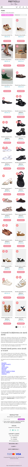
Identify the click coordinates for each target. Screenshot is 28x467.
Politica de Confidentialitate (15, 422)
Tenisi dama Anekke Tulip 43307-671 (7, 35)
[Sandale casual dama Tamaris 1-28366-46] (7, 179)
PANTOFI (4, 369)
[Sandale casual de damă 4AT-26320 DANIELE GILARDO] (21, 102)
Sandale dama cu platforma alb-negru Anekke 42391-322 (21, 266)
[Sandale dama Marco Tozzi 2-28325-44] (7, 308)
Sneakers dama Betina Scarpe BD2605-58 (7, 59)
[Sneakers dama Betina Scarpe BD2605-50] (21, 51)
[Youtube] (13, 430)
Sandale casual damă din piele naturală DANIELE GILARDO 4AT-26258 (7, 162)
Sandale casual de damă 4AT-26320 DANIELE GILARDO (21, 111)
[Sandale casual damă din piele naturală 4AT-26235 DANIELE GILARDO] (21, 179)
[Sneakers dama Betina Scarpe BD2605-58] (7, 51)
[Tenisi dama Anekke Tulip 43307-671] (7, 26)
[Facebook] (10, 430)
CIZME (3, 365)
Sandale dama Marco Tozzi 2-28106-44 (21, 291)
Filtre (8, 15)
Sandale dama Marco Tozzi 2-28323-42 (21, 317)
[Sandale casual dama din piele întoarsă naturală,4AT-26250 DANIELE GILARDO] (7, 205)
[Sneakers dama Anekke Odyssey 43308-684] (21, 26)
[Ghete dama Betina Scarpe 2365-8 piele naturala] (7, 76)
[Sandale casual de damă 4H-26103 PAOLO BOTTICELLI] (21, 128)
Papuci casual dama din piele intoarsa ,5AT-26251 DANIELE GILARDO (21, 214)
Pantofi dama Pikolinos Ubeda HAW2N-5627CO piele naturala (7, 111)
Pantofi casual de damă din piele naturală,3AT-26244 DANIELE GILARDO (7, 240)
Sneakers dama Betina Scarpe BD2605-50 (21, 59)
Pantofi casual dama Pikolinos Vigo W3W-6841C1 (7, 291)
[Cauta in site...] (26, 7)
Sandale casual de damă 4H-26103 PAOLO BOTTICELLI (21, 136)
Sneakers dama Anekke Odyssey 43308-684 (21, 35)
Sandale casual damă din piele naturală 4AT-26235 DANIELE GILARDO (21, 188)
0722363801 (14, 439)
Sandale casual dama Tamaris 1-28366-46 (7, 188)
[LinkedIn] (15, 430)
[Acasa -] (14, 3)
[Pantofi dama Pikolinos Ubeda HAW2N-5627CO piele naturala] (7, 102)
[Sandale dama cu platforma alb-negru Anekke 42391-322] (21, 257)
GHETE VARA (5, 367)
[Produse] (2, 7)
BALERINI (4, 363)
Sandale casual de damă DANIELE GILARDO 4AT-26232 (7, 136)
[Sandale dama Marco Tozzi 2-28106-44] (21, 283)
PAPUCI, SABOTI (6, 372)
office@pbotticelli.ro (15, 441)
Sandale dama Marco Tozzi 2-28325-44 (7, 317)
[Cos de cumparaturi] (23, 7)
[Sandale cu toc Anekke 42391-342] (7, 257)
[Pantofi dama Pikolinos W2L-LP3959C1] (21, 76)
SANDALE (4, 373)
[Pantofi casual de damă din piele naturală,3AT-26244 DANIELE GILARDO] (7, 231)
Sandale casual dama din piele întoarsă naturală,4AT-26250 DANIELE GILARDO (7, 214)
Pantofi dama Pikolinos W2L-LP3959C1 (21, 85)
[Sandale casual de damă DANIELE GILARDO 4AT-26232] (7, 127)
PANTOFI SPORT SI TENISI (8, 371)
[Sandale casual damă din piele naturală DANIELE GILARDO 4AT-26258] (7, 153)
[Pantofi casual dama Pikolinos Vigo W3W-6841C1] (7, 283)
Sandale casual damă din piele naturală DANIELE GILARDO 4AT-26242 (21, 162)
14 (23, 326)
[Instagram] (18, 430)
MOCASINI (4, 368)
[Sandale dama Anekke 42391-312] (21, 231)
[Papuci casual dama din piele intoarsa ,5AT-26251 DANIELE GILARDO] (21, 205)
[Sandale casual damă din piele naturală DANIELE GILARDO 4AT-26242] (21, 153)
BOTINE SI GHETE (6, 364)
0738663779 (14, 437)
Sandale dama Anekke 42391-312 (21, 240)
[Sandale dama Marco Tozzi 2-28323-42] (21, 308)
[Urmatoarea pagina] (25, 327)
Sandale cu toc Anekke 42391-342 (7, 266)
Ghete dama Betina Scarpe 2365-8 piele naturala (7, 85)
